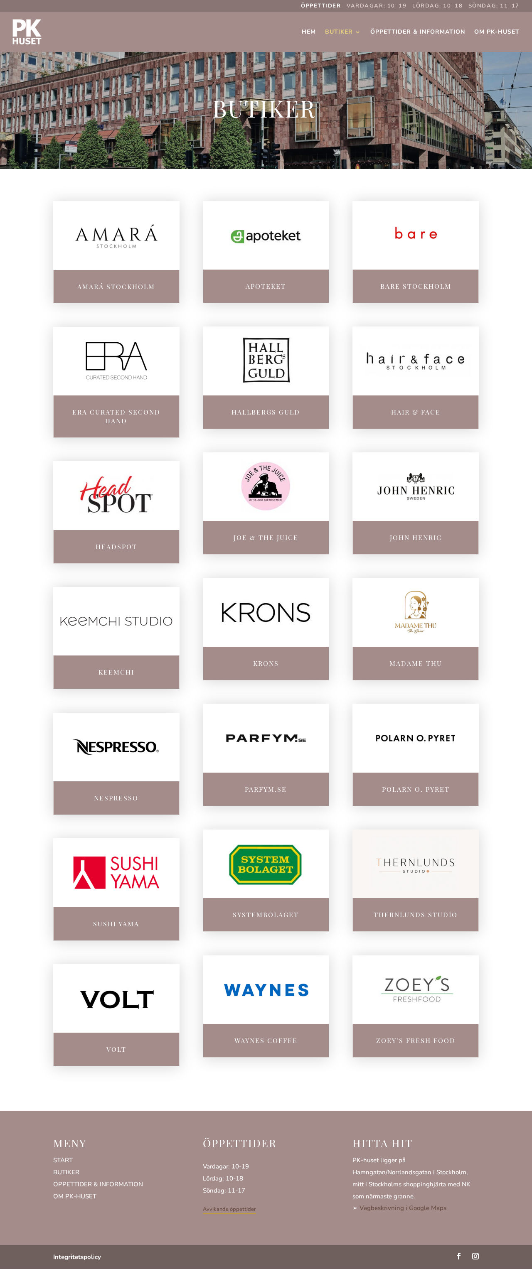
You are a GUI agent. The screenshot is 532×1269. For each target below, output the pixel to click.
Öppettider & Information (417, 32)
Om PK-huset (497, 32)
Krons (266, 663)
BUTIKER (66, 1172)
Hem (309, 32)
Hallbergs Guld (266, 411)
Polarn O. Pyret (416, 789)
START (63, 1160)
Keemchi (116, 672)
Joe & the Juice (266, 537)
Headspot (116, 546)
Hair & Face (416, 411)
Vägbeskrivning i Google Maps (403, 1208)
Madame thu (415, 663)
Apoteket (266, 286)
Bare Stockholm (415, 286)
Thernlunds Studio (416, 914)
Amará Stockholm (116, 286)
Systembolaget (266, 914)
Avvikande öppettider (229, 1209)
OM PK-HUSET (74, 1196)
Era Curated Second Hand (116, 416)
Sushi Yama (116, 923)
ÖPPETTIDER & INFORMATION (98, 1184)
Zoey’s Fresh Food (416, 1040)
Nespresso (116, 797)
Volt (116, 1049)
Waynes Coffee (266, 1040)
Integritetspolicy (77, 1257)
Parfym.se (266, 789)
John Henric (416, 537)
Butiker (339, 32)
